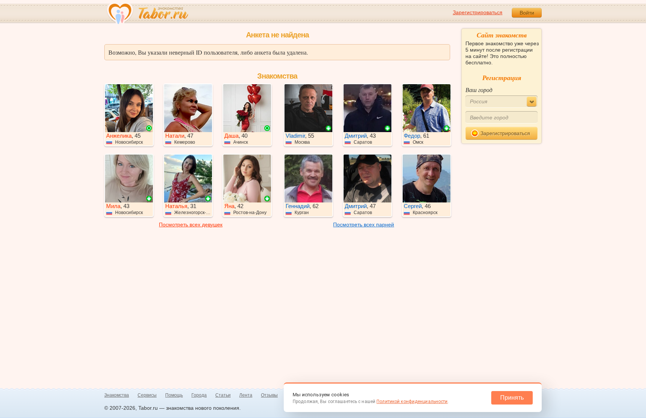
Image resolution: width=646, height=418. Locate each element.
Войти (527, 13)
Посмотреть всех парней (363, 225)
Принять (512, 397)
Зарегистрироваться (477, 12)
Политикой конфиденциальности (411, 401)
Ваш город (478, 90)
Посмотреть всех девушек (190, 225)
